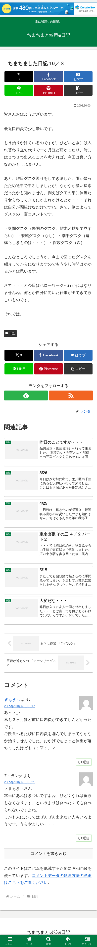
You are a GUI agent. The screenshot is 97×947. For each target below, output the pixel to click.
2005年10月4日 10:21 (19, 782)
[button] (78, 90)
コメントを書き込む (48, 853)
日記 (12, 333)
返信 (86, 762)
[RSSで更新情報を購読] (71, 395)
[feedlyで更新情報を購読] (26, 395)
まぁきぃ (12, 699)
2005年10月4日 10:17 (19, 706)
